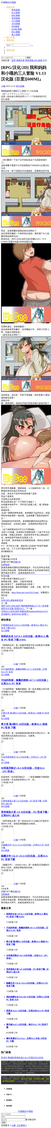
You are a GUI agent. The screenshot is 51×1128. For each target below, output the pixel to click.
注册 (14, 1125)
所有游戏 (16, 10)
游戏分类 (10, 7)
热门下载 (10, 37)
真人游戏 (16, 35)
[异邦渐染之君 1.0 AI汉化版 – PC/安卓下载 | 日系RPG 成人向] (25, 804)
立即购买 (5, 565)
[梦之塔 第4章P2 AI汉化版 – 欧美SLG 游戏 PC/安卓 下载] (25, 716)
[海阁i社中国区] (8, 2)
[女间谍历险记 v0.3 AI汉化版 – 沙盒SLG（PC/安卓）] (25, 760)
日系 (31, 1057)
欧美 (14, 1057)
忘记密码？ (22, 1125)
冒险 (12, 600)
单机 (17, 600)
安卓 (21, 600)
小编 (3, 86)
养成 (10, 1057)
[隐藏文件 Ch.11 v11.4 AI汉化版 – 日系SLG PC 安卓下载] (25, 848)
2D (2, 600)
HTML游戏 (17, 29)
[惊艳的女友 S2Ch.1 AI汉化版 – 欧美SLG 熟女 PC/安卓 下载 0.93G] (25, 628)
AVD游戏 (16, 24)
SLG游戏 (16, 13)
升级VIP (17, 562)
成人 (22, 1057)
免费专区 (10, 40)
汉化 (35, 1057)
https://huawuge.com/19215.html (25, 592)
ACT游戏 (16, 21)
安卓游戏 (16, 18)
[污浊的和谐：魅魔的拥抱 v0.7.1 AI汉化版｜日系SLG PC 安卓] (25, 672)
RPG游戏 (16, 15)
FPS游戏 (15, 26)
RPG (8, 600)
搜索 (28, 58)
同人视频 (16, 32)
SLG (27, 1057)
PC (5, 600)
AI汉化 (40, 1057)
